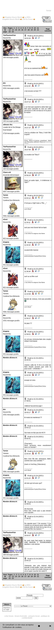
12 (10, 30)
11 (38, 28)
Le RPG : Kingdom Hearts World (16, 18)
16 (22, 30)
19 (32, 30)
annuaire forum (34, 616)
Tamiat (48, 11)
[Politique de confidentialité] (39, 626)
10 (35, 28)
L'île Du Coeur (27, 19)
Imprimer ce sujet (6, 608)
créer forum (8, 616)
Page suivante (48, 30)
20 (35, 30)
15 (19, 30)
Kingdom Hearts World (13, 17)
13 (13, 30)
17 (25, 30)
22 (10, 32)
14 (16, 30)
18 (28, 30)
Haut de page (5, 576)
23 (13, 32)
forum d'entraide (21, 616)
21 (38, 30)
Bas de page (5, 30)
